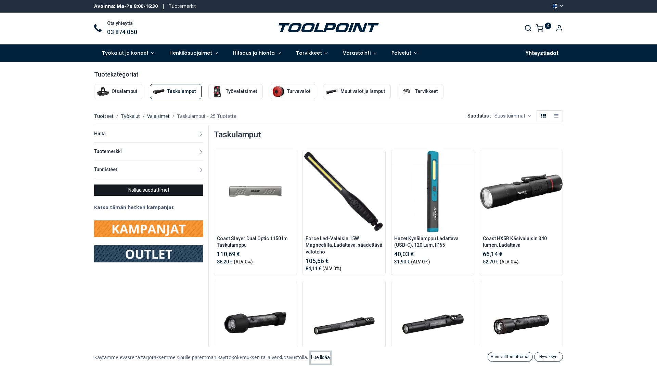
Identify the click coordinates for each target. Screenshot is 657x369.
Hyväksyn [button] (548, 356)
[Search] (528, 29)
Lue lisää (320, 357)
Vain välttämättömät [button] (510, 356)
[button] (512, 116)
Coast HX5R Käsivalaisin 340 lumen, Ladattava (515, 242)
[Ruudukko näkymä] (543, 116)
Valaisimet (158, 116)
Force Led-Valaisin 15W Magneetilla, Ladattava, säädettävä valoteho (344, 245)
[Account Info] (559, 29)
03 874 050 (122, 32)
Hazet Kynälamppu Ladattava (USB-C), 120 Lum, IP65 (426, 242)
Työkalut (130, 116)
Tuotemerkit (182, 6)
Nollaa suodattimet (148, 190)
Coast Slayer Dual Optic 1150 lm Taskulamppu (252, 242)
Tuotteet (104, 116)
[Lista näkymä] (556, 116)
